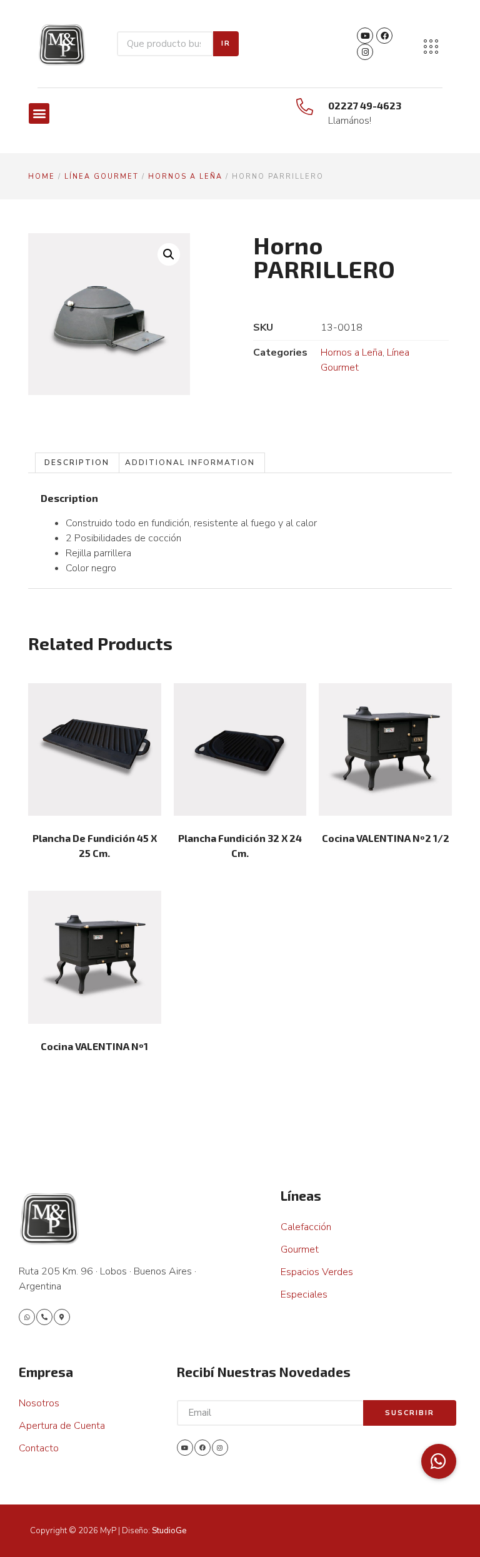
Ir (226, 43)
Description (76, 463)
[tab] (77, 463)
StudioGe (169, 1530)
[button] (39, 113)
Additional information (190, 463)
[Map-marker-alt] (62, 1317)
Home (41, 176)
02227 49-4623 (364, 105)
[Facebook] (384, 36)
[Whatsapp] (27, 1317)
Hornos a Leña (185, 176)
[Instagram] (365, 52)
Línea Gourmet (101, 176)
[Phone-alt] (44, 1317)
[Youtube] (365, 36)
